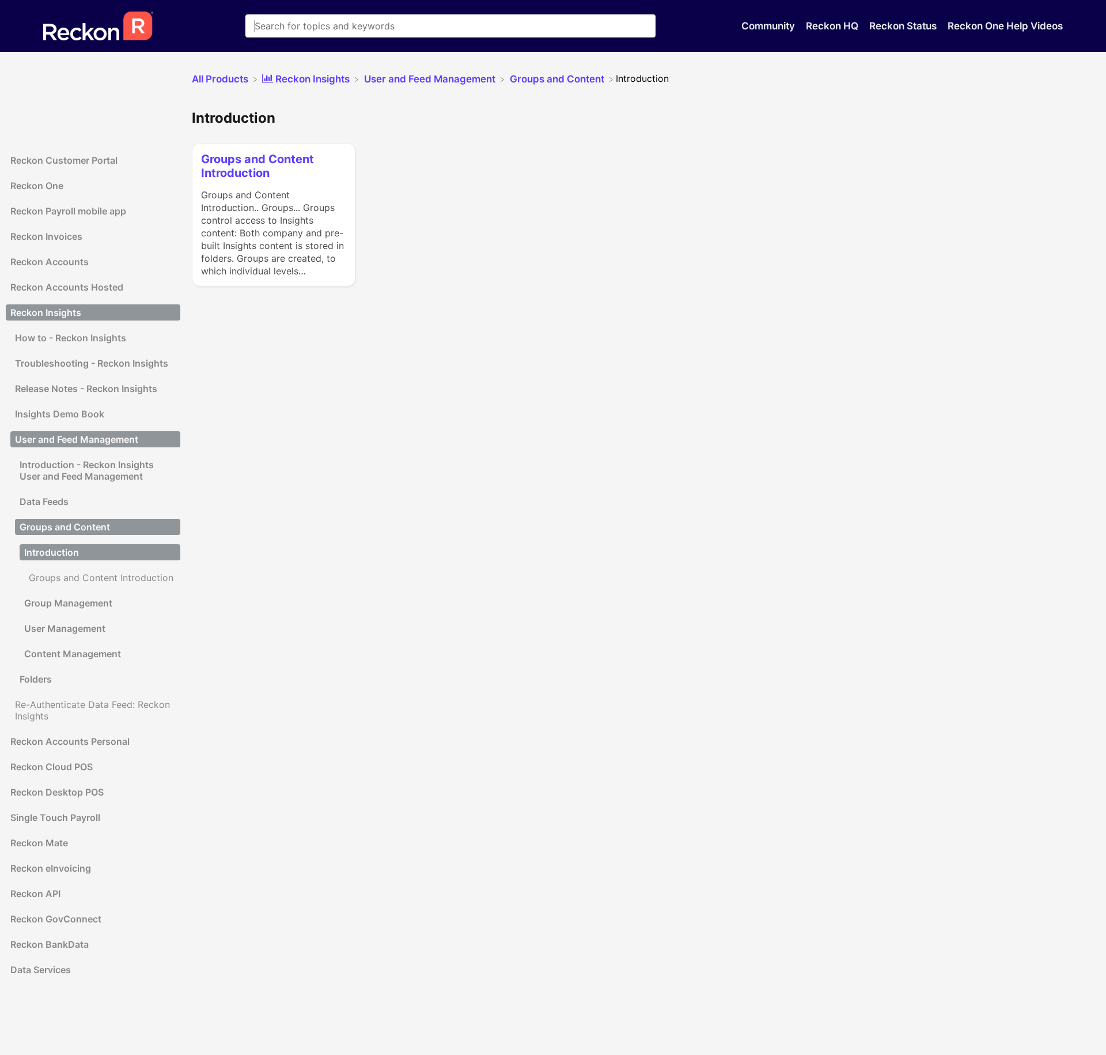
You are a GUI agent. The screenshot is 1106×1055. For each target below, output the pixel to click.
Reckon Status (904, 26)
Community (769, 26)
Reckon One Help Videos (1005, 26)
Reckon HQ (833, 26)
